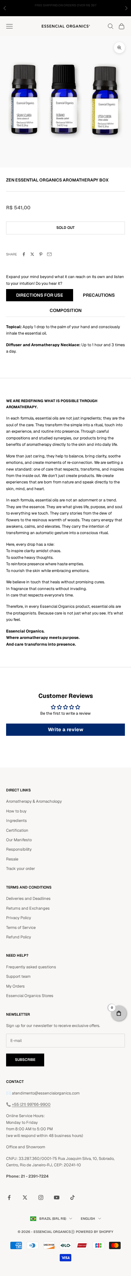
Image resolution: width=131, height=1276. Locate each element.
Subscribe (25, 1059)
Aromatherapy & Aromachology (34, 801)
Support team (18, 976)
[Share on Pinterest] (40, 254)
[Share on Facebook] (23, 254)
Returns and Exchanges (28, 908)
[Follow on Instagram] (41, 1197)
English (88, 1218)
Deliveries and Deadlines (28, 898)
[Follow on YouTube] (57, 1197)
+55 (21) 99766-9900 (31, 1104)
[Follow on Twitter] (25, 1197)
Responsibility (19, 849)
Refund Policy (18, 937)
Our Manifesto (19, 839)
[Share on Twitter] (32, 254)
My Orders (15, 986)
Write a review (65, 729)
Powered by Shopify (94, 1232)
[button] (118, 1013)
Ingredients (16, 820)
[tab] (39, 295)
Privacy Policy (18, 917)
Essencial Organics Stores (29, 995)
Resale (12, 859)
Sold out (65, 227)
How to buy (16, 811)
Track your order (20, 868)
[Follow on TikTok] (72, 1197)
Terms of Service (21, 927)
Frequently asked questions (31, 967)
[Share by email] (49, 254)
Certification (17, 830)
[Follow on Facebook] (9, 1197)
